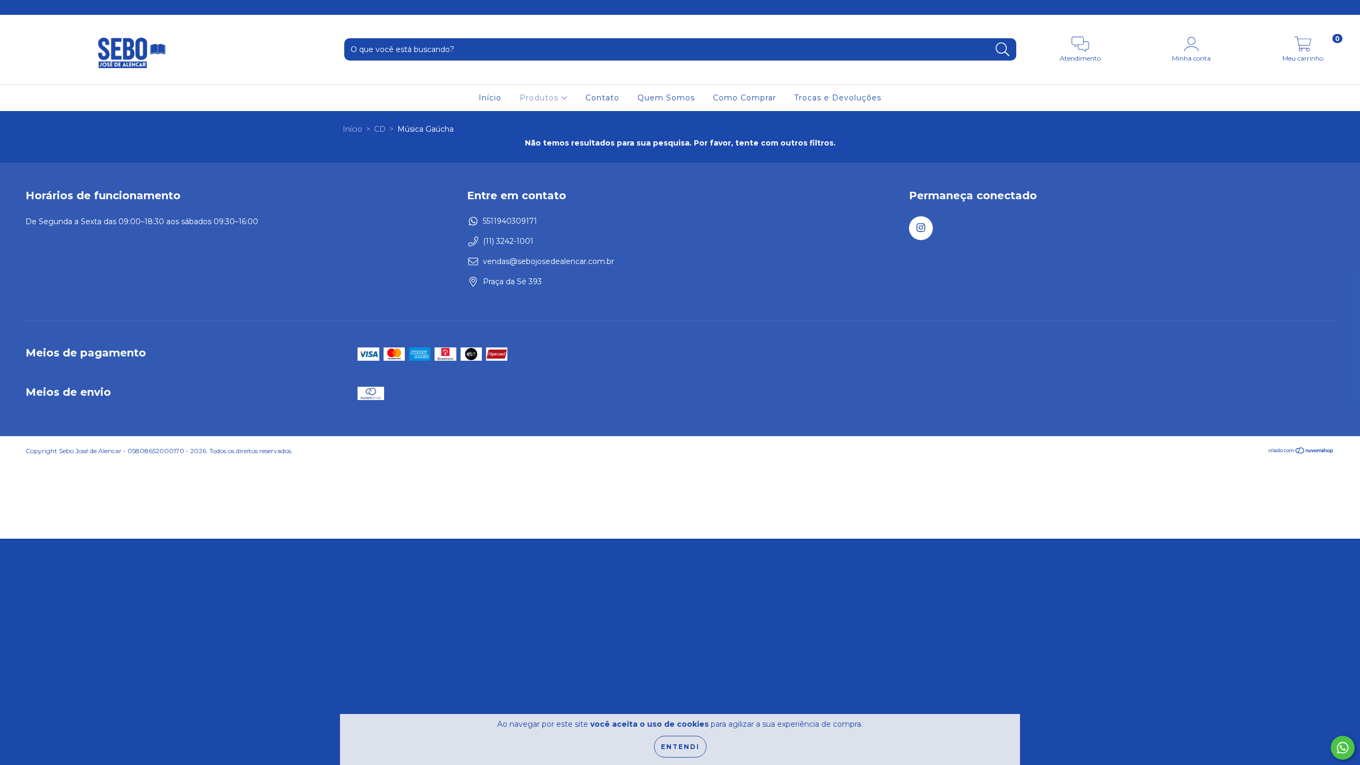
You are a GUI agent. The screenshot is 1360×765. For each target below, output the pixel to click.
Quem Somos (666, 98)
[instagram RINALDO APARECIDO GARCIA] (15, 7)
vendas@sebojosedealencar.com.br (548, 261)
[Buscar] (1002, 49)
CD (380, 129)
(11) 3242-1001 (508, 241)
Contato (602, 98)
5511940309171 (510, 221)
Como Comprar (744, 98)
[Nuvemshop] (1301, 452)
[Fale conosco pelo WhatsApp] (1343, 748)
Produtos (540, 98)
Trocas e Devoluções (837, 98)
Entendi (680, 747)
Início (490, 98)
